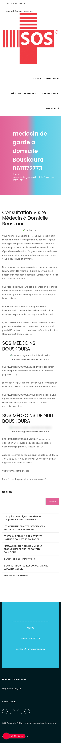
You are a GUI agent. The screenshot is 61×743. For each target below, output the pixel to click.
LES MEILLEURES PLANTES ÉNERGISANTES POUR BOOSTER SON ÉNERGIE (24, 528)
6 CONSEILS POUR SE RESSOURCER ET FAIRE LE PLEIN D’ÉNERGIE (26, 567)
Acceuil (36, 78)
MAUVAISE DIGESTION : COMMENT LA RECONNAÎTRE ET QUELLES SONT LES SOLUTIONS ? (23, 549)
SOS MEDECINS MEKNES (16, 575)
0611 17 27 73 (17, 735)
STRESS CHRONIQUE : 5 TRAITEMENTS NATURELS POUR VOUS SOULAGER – (23, 538)
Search (7, 492)
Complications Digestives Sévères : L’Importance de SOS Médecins (23, 518)
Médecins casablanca (23, 93)
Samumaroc (51, 78)
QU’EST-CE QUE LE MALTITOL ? (19, 559)
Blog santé (52, 108)
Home (16, 174)
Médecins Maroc (49, 93)
